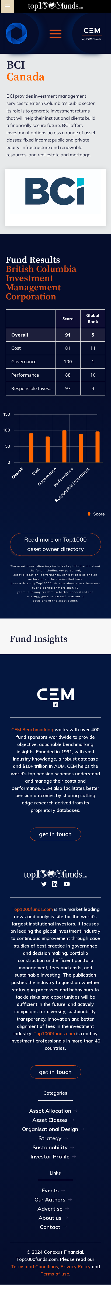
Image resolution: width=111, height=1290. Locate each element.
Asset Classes (50, 1119)
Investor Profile (50, 1156)
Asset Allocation (50, 1110)
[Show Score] (96, 514)
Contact (50, 1227)
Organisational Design (50, 1129)
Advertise (50, 1208)
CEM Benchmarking (32, 729)
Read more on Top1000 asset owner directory (55, 544)
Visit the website (55, 210)
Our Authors (49, 1199)
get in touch (55, 833)
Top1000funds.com (32, 909)
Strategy (50, 1138)
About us (50, 1217)
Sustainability (50, 1147)
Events (50, 1190)
